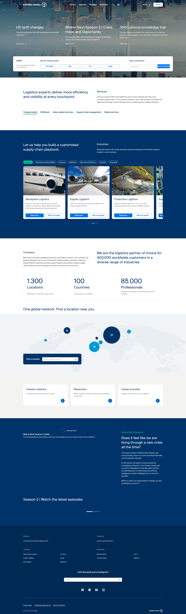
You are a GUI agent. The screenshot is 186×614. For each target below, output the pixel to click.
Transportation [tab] (30, 112)
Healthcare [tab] (72, 220)
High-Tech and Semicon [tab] (88, 220)
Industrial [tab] (102, 220)
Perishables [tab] (113, 220)
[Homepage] (34, 4)
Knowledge (104, 5)
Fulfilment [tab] (45, 112)
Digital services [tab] (111, 112)
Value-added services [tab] (63, 112)
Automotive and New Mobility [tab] (45, 220)
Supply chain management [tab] (88, 112)
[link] (114, 5)
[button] (34, 4)
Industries (82, 5)
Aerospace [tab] (28, 220)
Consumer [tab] (62, 220)
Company (92, 5)
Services (73, 5)
